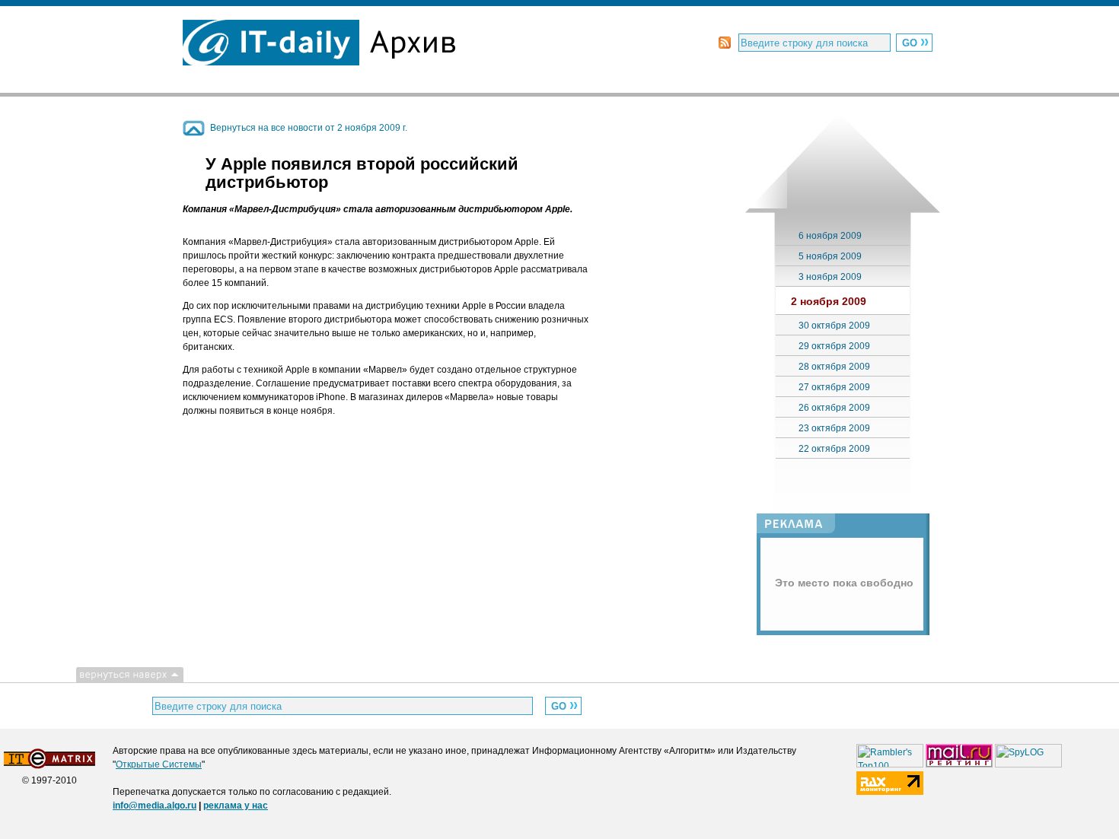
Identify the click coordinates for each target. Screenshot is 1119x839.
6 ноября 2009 (830, 235)
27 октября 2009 (834, 387)
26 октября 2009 (834, 407)
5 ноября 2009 (830, 256)
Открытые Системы (159, 764)
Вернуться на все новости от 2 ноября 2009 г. (308, 127)
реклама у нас (235, 805)
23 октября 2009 (834, 428)
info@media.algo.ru (154, 805)
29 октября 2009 (834, 346)
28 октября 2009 (834, 366)
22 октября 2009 (834, 448)
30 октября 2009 (834, 325)
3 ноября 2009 (830, 277)
